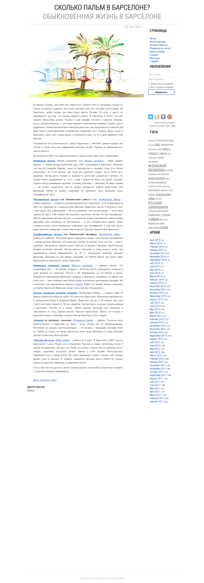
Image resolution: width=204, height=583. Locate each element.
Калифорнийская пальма (47, 234)
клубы (151, 182)
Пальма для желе (44, 340)
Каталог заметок (158, 44)
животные (152, 157)
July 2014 (155, 263)
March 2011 (156, 394)
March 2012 (156, 355)
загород (160, 157)
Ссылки (154, 54)
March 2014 (156, 276)
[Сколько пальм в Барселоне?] (85, 100)
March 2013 (156, 315)
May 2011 (155, 388)
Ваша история (157, 51)
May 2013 (155, 309)
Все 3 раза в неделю (162, 87)
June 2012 (155, 345)
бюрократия (167, 144)
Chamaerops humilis (83, 320)
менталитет (154, 190)
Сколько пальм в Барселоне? (102, 7)
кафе (167, 178)
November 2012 (158, 329)
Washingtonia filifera (109, 234)
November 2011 (158, 368)
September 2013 (158, 296)
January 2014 (157, 282)
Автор (153, 38)
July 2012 (155, 342)
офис (151, 198)
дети (159, 148)
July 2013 (155, 302)
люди (159, 185)
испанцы (156, 169)
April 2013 (155, 312)
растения (44, 379)
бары (171, 140)
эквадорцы (154, 227)
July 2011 (155, 381)
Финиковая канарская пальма (51, 265)
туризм (165, 214)
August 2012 (156, 338)
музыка (170, 190)
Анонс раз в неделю (162, 84)
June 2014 (155, 266)
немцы (151, 194)
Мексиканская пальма (46, 199)
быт (157, 144)
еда (169, 153)
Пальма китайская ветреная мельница (55, 292)
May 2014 (155, 269)
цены (162, 223)
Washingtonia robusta (109, 199)
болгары (151, 145)
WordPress (100, 578)
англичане (162, 140)
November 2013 (158, 289)
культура (152, 185)
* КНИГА (154, 61)
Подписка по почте (160, 48)
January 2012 (157, 361)
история (169, 169)
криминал (161, 182)
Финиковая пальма (44, 160)
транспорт (154, 214)
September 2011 (158, 375)
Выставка (155, 58)
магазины (166, 186)
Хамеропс (38, 320)
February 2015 (157, 246)
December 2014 (158, 253)
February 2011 (157, 398)
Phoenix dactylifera (94, 160)
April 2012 (155, 352)
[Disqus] (85, 445)
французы (153, 223)
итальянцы (152, 174)
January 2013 (157, 322)
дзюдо (163, 153)
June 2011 (155, 385)
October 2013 (157, 292)
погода (159, 198)
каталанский (163, 174)
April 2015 (155, 240)
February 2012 (157, 358)
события (152, 210)
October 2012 (157, 332)
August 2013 (156, 299)
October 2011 (157, 371)
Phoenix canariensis (82, 265)
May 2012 (155, 348)
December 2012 (158, 325)
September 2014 (158, 259)
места (36, 379)
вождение (152, 149)
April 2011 (155, 391)
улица (53, 379)
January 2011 (157, 401)
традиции (162, 210)
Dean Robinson (118, 578)
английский (152, 140)
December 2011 (158, 365)
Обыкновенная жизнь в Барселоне (102, 16)
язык (164, 226)
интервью (153, 161)
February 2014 (157, 279)
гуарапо (79, 284)
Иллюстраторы (158, 41)
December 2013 (158, 286)
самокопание (158, 206)
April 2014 (155, 273)
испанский (157, 164)
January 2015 (157, 249)
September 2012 (158, 335)
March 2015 (156, 243)
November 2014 (158, 256)
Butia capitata (62, 340)
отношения (163, 194)
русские (155, 202)
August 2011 (156, 378)
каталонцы (156, 177)
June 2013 (155, 305)
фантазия (163, 219)
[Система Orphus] (162, 126)
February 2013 (157, 319)
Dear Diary (84, 578)
